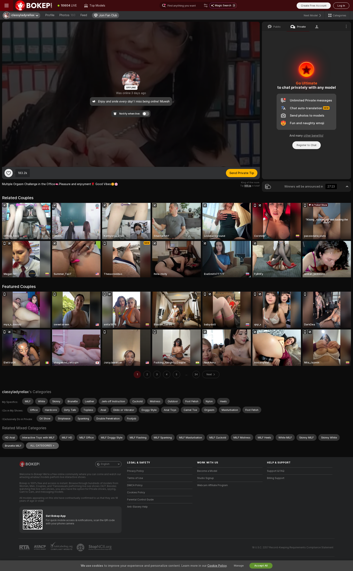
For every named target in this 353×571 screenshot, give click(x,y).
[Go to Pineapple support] (81, 547)
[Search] (206, 5)
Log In (341, 5)
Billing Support (275, 478)
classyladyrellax (15, 392)
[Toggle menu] (6, 5)
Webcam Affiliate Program (212, 485)
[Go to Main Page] (33, 5)
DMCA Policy (135, 485)
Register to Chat (306, 145)
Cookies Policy (136, 492)
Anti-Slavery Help (137, 506)
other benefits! (313, 135)
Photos (67, 15)
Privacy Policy (135, 471)
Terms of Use (135, 478)
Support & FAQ (275, 471)
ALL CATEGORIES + (42, 445)
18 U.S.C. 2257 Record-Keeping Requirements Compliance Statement (292, 547)
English (105, 464)
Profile (49, 15)
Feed (83, 15)
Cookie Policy (217, 565)
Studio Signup (205, 478)
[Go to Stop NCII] (100, 547)
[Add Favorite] (8, 173)
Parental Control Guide (140, 499)
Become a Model (207, 471)
